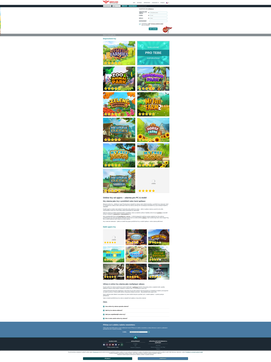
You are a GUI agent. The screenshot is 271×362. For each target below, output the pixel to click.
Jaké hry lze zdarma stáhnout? (113, 310)
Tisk (135, 345)
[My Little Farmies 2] (0, 21)
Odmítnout (162, 358)
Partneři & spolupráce (135, 347)
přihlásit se (151, 8)
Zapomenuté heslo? (142, 6)
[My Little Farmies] (119, 130)
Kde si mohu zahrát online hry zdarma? (116, 318)
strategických (116, 214)
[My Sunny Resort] (113, 254)
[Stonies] (153, 181)
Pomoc (162, 2)
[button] (135, 337)
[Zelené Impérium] (158, 254)
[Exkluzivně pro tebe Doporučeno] (153, 53)
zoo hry (128, 216)
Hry (134, 2)
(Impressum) (96, 352)
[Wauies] (136, 254)
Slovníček (158, 345)
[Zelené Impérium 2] (119, 104)
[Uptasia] (136, 237)
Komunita (155, 2)
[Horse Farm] (153, 130)
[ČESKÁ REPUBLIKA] (167, 3)
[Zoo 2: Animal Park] (119, 79)
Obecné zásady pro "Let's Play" (158, 347)
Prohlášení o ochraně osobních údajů (194, 352)
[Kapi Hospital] (158, 272)
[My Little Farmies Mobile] (119, 181)
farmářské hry (122, 216)
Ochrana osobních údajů (157, 23)
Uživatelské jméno (143, 12)
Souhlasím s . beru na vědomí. (152, 24)
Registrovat (132, 6)
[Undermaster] (136, 272)
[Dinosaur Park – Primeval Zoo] (153, 79)
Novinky (139, 2)
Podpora (158, 349)
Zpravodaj (147, 2)
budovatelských (125, 214)
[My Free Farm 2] (153, 104)
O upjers (135, 344)
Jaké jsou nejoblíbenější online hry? (115, 314)
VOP (149, 23)
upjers (110, 2)
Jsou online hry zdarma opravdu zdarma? (117, 306)
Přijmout (108, 358)
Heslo (141, 18)
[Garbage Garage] (113, 272)
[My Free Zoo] (153, 155)
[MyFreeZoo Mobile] (119, 155)
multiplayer (135, 287)
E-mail (141, 15)
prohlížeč (159, 212)
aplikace (144, 217)
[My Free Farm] (158, 237)
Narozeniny (143, 21)
